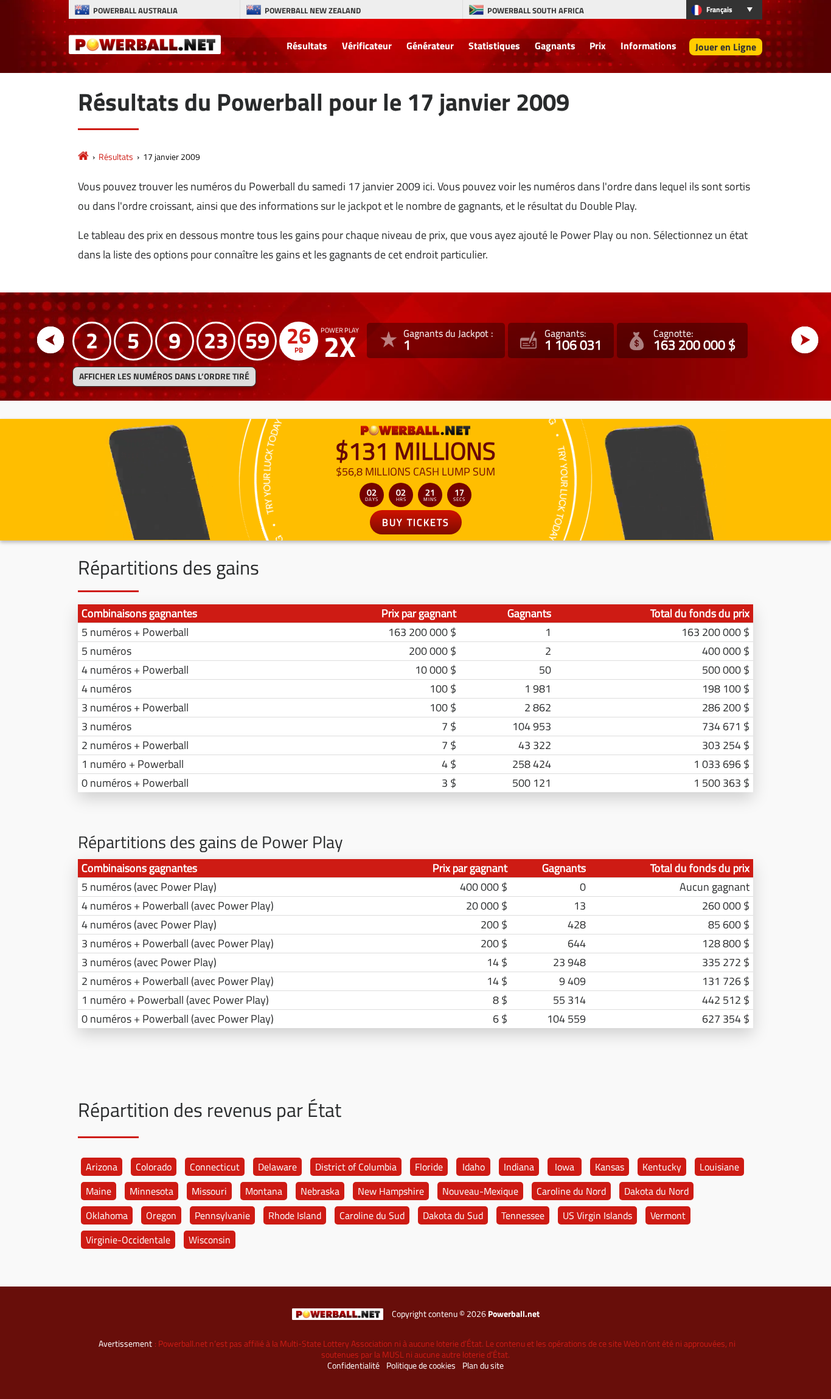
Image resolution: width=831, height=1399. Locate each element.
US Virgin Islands (597, 1215)
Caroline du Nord (571, 1191)
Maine (98, 1191)
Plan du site (483, 1365)
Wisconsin (210, 1239)
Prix (597, 45)
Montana (263, 1191)
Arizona (101, 1166)
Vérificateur (367, 45)
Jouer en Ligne (725, 47)
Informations (648, 45)
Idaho (473, 1166)
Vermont (668, 1215)
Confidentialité (353, 1365)
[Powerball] (83, 156)
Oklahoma (107, 1215)
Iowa (564, 1166)
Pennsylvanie (222, 1215)
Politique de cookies (421, 1365)
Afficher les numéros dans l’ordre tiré (164, 376)
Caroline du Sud (372, 1215)
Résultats (307, 45)
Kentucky (661, 1166)
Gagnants (555, 45)
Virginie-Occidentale (128, 1239)
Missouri (209, 1191)
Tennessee (522, 1215)
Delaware (277, 1166)
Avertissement (125, 1343)
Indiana (519, 1166)
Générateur (430, 45)
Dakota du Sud (453, 1215)
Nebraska (320, 1191)
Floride (429, 1166)
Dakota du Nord (656, 1191)
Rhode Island (294, 1215)
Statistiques (494, 45)
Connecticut (215, 1166)
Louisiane (719, 1166)
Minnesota (151, 1191)
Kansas (609, 1166)
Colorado (154, 1166)
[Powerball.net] (145, 44)
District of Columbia (356, 1166)
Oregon (161, 1215)
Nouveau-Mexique (480, 1191)
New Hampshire (391, 1191)
